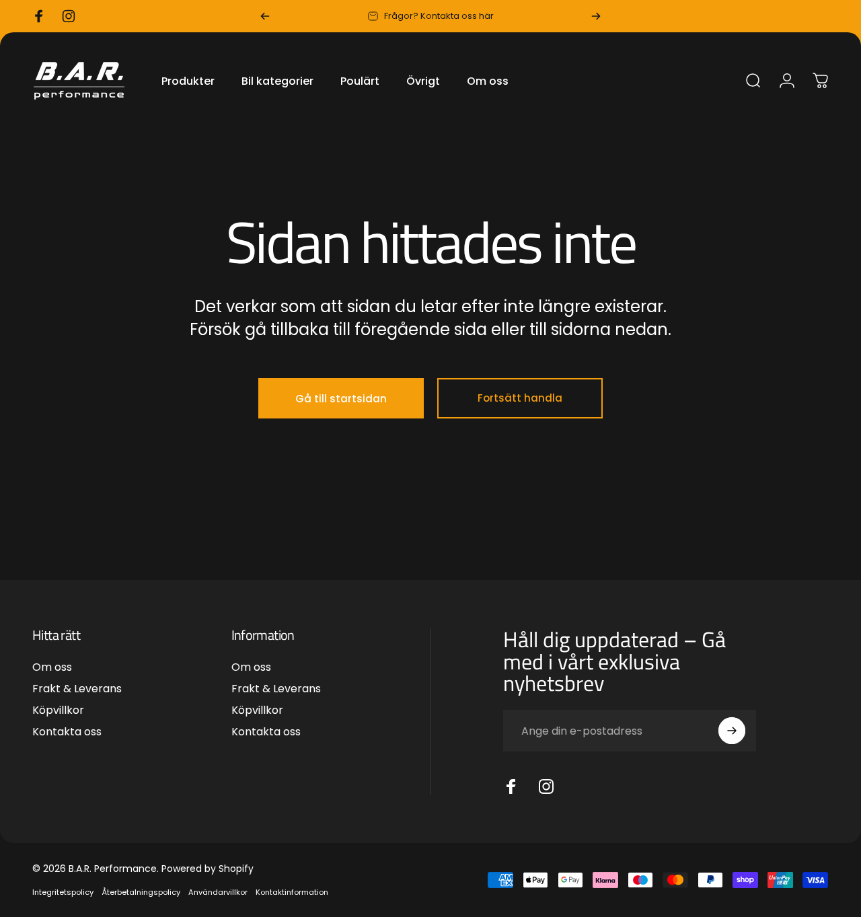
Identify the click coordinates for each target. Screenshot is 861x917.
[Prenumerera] (731, 730)
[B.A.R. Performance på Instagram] (546, 786)
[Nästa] (596, 16)
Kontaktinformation (292, 892)
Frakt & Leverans (77, 689)
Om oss (52, 667)
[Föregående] (265, 16)
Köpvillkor (58, 711)
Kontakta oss (67, 732)
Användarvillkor (218, 892)
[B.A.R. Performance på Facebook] (511, 786)
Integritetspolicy (62, 892)
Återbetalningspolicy (141, 892)
